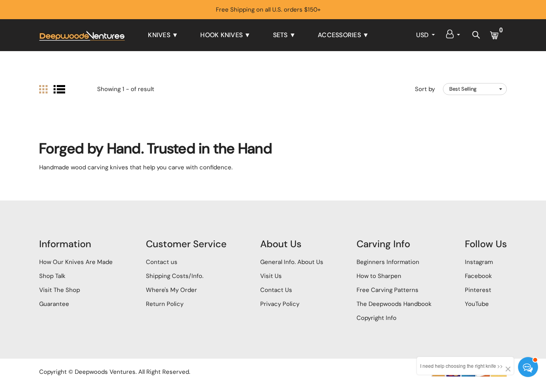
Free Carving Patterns (387, 290)
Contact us (161, 262)
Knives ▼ (163, 35)
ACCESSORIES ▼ (343, 35)
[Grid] (43, 89)
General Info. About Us (291, 262)
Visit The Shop (59, 290)
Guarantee (54, 304)
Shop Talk (52, 276)
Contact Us (276, 290)
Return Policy (164, 304)
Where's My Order (171, 290)
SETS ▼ (284, 35)
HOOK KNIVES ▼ (225, 35)
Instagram (479, 262)
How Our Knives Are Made (76, 262)
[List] (59, 89)
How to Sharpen (379, 276)
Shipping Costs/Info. (174, 276)
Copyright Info (377, 318)
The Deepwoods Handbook (394, 304)
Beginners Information (388, 262)
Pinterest (478, 290)
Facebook (478, 276)
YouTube (477, 304)
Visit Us (271, 276)
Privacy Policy (279, 304)
